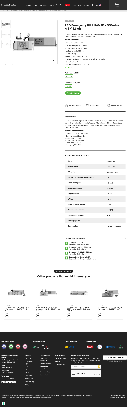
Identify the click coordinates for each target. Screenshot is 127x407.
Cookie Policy (44, 375)
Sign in (57, 361)
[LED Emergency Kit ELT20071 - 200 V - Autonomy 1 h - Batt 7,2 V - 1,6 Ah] (69, 315)
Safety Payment (45, 364)
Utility (74, 5)
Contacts (86, 5)
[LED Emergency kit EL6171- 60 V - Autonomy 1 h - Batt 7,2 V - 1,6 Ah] (100, 315)
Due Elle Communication (118, 397)
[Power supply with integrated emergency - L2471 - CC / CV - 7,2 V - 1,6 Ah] (38, 315)
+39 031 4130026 (7, 373)
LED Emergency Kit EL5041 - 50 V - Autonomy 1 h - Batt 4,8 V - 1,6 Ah (17, 309)
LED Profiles (43, 5)
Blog (79, 5)
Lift (36, 5)
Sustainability (29, 382)
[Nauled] (8, 5)
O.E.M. (51, 5)
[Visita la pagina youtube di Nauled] (11, 382)
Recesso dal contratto (115, 357)
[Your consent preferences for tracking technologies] (3, 403)
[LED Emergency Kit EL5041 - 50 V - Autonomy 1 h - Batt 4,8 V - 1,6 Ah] (7, 315)
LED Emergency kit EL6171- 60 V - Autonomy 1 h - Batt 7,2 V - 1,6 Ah (110, 308)
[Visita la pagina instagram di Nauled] (5, 382)
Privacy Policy (45, 372)
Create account (60, 364)
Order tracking (60, 358)
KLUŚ (67, 5)
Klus (26, 367)
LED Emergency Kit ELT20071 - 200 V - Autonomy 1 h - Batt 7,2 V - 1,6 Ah (78, 309)
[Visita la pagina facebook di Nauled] (2, 382)
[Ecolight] (69, 347)
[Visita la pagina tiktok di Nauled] (14, 382)
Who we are (29, 379)
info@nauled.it (6, 367)
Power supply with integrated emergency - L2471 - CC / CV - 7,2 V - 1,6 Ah (48, 309)
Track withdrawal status (114, 361)
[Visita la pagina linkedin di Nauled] (8, 382)
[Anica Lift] (36, 347)
